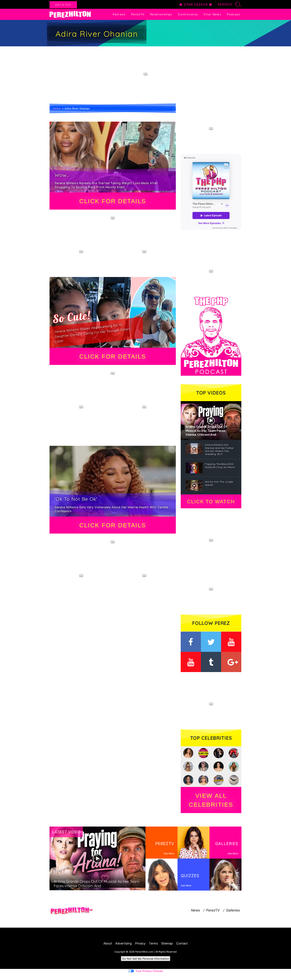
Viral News (212, 14)
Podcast (233, 14)
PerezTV (138, 14)
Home (56, 108)
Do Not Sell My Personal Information (145, 958)
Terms (153, 943)
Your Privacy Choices (149, 971)
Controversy (188, 14)
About (107, 943)
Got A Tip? (63, 4)
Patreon (119, 14)
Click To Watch (211, 501)
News (195, 910)
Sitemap (167, 943)
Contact (182, 943)
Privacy (140, 943)
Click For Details (112, 201)
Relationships (161, 14)
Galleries (233, 910)
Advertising (123, 943)
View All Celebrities (211, 800)
